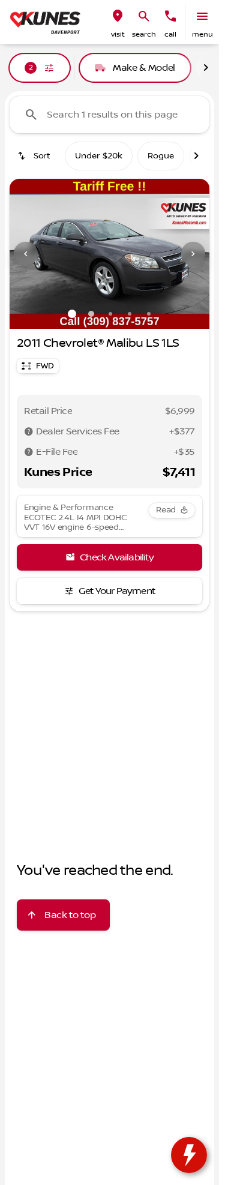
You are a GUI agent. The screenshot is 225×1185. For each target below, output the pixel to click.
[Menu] (202, 16)
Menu (202, 34)
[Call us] (170, 16)
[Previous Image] (26, 254)
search (144, 34)
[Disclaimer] (29, 431)
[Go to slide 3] (110, 314)
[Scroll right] (206, 68)
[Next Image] (193, 254)
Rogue (161, 156)
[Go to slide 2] (91, 314)
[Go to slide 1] (72, 314)
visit (118, 34)
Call (170, 34)
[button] (118, 22)
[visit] (118, 16)
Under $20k (98, 156)
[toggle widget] (189, 1155)
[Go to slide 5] (149, 314)
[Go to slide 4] (129, 314)
